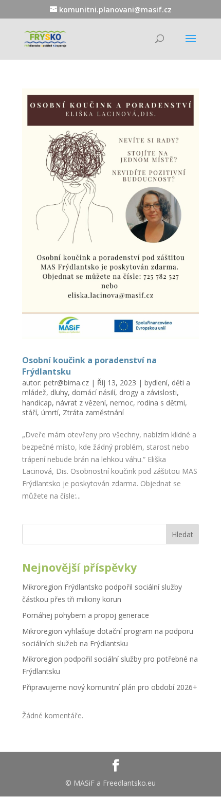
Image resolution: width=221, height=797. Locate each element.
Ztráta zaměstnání (93, 412)
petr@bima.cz (66, 382)
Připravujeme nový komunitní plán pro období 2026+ (109, 687)
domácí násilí (93, 392)
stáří (29, 412)
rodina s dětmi (161, 403)
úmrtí (50, 412)
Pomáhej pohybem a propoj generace (85, 615)
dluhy (59, 392)
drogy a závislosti (148, 392)
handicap (37, 403)
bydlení (156, 382)
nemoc (121, 403)
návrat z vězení (81, 403)
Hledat (182, 534)
